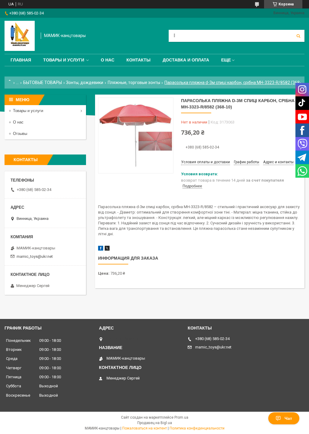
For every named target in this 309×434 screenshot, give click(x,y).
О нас (107, 60)
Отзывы (20, 133)
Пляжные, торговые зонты (134, 82)
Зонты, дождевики (84, 82)
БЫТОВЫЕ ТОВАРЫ (42, 82)
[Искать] (298, 36)
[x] (107, 249)
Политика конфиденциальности (197, 428)
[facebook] (100, 249)
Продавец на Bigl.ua (154, 423)
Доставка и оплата (186, 60)
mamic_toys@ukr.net (35, 256)
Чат (288, 418)
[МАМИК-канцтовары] (20, 36)
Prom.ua (181, 417)
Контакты (138, 60)
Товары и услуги (63, 60)
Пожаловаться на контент (144, 428)
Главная (21, 60)
